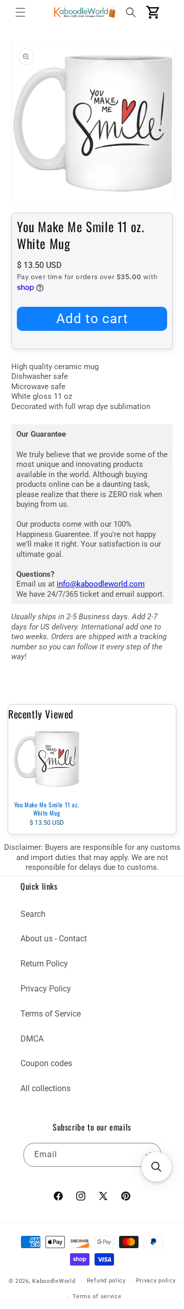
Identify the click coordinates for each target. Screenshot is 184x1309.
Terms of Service (50, 1014)
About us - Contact (53, 938)
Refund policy (106, 1280)
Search (32, 914)
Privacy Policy (45, 989)
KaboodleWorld (53, 1281)
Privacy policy (156, 1280)
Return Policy (44, 963)
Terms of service (97, 1296)
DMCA (31, 1039)
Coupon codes (46, 1063)
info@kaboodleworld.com (101, 584)
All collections (45, 1088)
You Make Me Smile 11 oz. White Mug (46, 808)
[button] (20, 12)
